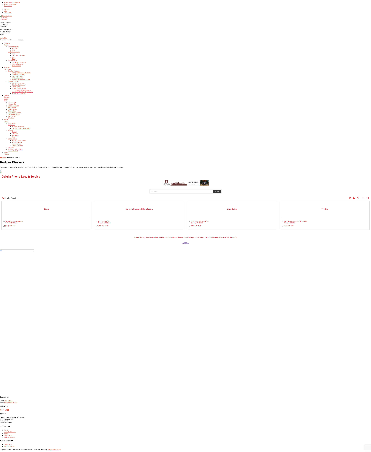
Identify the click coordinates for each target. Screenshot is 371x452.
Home (4, 157)
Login (2, 38)
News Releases (150, 237)
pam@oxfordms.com (10, 402)
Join (5, 38)
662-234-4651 (9, 401)
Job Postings (200, 237)
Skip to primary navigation (12, 2)
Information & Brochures (219, 237)
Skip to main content (10, 4)
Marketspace (191, 237)
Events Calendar (159, 237)
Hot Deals (168, 237)
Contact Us (208, 237)
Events (6, 433)
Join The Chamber (232, 237)
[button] (2, 198)
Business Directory (139, 237)
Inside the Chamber (10, 432)
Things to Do (8, 435)
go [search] (218, 191)
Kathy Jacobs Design (54, 449)
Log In (6, 430)
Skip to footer (8, 6)
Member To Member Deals (179, 237)
